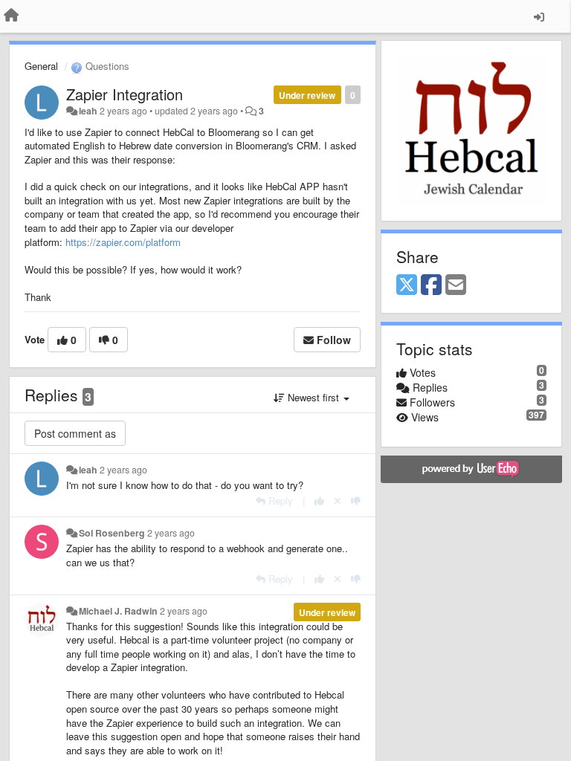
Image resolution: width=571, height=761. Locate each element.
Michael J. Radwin (118, 611)
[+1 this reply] (319, 500)
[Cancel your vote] (337, 500)
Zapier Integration (124, 94)
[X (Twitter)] (406, 285)
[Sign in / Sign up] (539, 16)
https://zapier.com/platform (123, 242)
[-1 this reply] (356, 500)
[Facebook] (431, 285)
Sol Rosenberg (112, 533)
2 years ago (123, 469)
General (41, 66)
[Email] (455, 285)
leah (88, 110)
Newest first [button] (313, 397)
